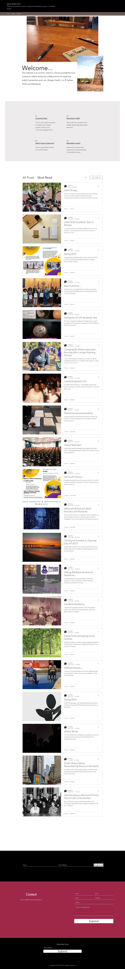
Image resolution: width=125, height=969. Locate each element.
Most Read (45, 177)
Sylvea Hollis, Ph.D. (14, 4)
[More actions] (99, 186)
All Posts (28, 177)
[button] (85, 178)
